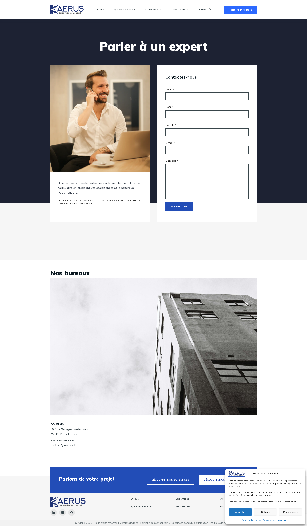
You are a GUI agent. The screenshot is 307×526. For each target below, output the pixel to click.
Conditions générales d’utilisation (190, 522)
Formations (178, 9)
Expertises (151, 9)
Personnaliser (290, 512)
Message (171, 160)
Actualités (204, 9)
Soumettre (179, 206)
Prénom (170, 88)
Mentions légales (128, 522)
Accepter (240, 512)
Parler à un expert (240, 9)
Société (170, 124)
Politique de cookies (251, 520)
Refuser (265, 512)
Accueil (100, 9)
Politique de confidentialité (275, 520)
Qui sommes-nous (124, 9)
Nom (169, 106)
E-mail (170, 142)
